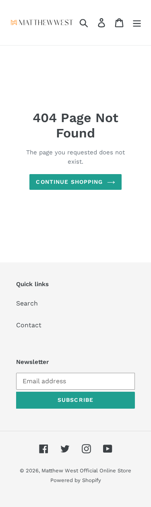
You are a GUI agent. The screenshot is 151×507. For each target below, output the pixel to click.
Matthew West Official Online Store (86, 471)
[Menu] (137, 23)
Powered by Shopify (75, 480)
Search (27, 303)
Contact (28, 325)
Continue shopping (69, 182)
